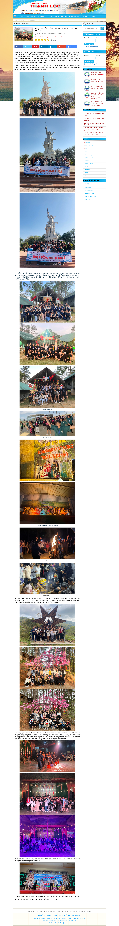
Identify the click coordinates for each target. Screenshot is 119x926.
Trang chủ (31, 911)
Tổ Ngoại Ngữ (89, 154)
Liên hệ (88, 911)
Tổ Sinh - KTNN (89, 158)
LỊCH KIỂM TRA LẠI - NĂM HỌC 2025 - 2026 (97, 87)
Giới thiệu (39, 911)
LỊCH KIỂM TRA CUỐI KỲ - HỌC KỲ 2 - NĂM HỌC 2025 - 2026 (97, 103)
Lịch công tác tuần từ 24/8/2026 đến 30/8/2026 (94, 119)
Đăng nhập (89, 44)
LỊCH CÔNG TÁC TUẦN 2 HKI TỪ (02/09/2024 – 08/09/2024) (93, 129)
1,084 (60, 34)
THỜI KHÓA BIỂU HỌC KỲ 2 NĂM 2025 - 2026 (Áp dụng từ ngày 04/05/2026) (97, 95)
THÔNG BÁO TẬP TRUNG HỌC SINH (96, 73)
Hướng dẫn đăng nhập (91, 46)
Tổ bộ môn (60, 911)
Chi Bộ (87, 184)
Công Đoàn (88, 187)
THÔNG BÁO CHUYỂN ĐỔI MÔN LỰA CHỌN (97, 80)
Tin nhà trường (59, 37)
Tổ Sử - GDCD (89, 164)
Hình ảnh (82, 911)
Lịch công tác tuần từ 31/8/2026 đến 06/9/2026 (94, 114)
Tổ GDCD (87, 170)
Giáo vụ (87, 176)
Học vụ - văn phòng (90, 196)
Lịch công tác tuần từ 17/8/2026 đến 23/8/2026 (94, 124)
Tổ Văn (87, 152)
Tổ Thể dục (88, 161)
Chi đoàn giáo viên (90, 190)
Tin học (87, 167)
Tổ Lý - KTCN (89, 145)
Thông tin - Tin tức (49, 37)
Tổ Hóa (87, 148)
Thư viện (87, 199)
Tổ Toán (87, 142)
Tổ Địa (87, 173)
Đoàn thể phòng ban (71, 911)
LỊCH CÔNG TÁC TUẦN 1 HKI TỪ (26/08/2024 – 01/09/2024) (93, 133)
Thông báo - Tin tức (49, 911)
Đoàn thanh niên (39, 37)
